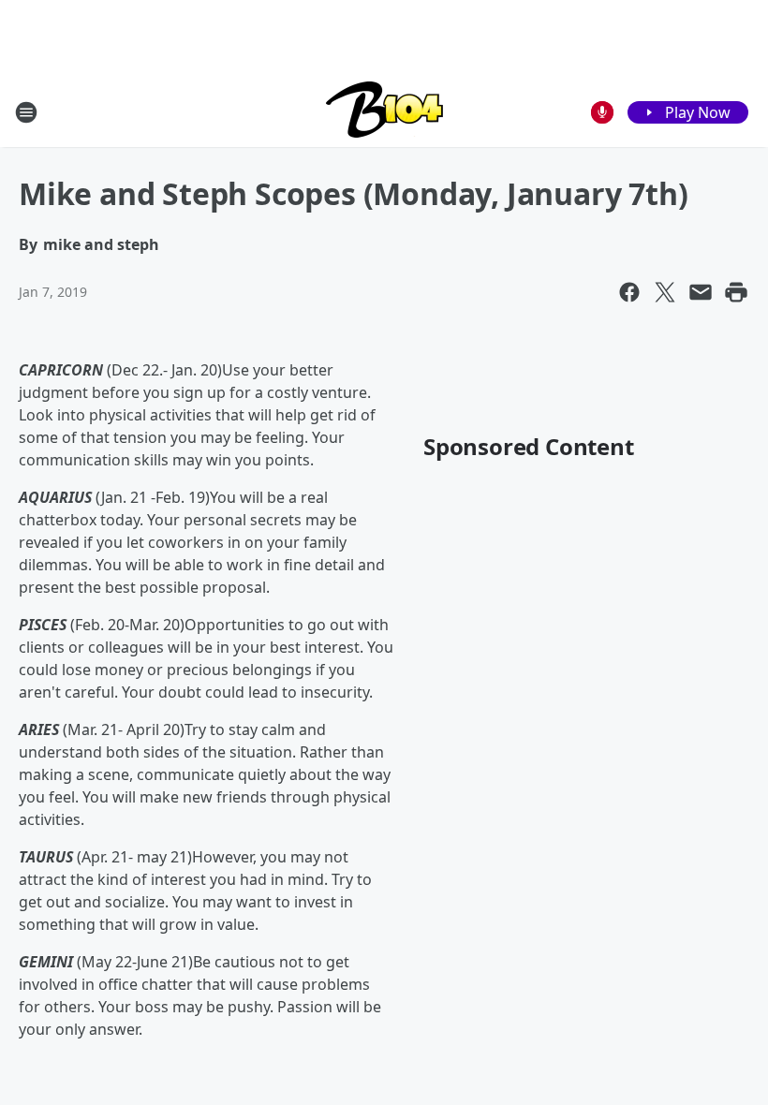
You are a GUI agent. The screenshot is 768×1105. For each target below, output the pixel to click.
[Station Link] (384, 111)
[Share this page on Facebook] (629, 292)
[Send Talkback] (602, 112)
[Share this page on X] (665, 292)
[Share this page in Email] (700, 292)
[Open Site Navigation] (26, 112)
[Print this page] (736, 292)
